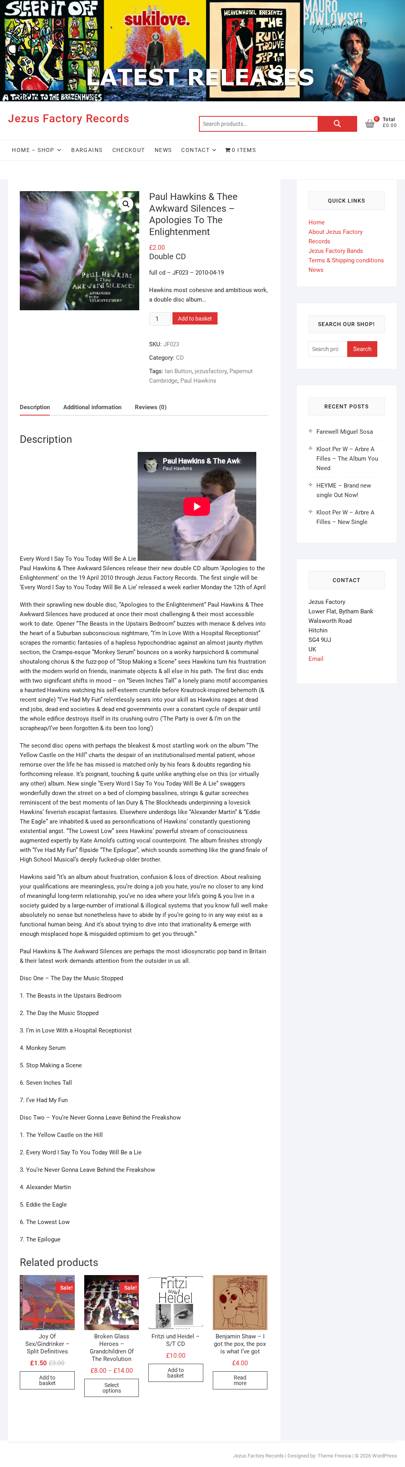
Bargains (86, 150)
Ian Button (178, 371)
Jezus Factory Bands (335, 250)
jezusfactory (211, 371)
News (163, 150)
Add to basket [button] (47, 1380)
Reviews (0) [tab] (151, 407)
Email (316, 658)
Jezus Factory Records (68, 118)
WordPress (384, 1456)
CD (180, 357)
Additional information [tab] (92, 407)
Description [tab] (35, 407)
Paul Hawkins (198, 380)
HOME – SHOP (33, 150)
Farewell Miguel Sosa (344, 431)
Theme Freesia (334, 1456)
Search (337, 124)
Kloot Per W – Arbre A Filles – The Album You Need (347, 459)
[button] (126, 204)
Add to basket (195, 318)
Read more (240, 1380)
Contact (195, 150)
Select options (111, 1388)
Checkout (128, 150)
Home (316, 222)
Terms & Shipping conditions (346, 260)
